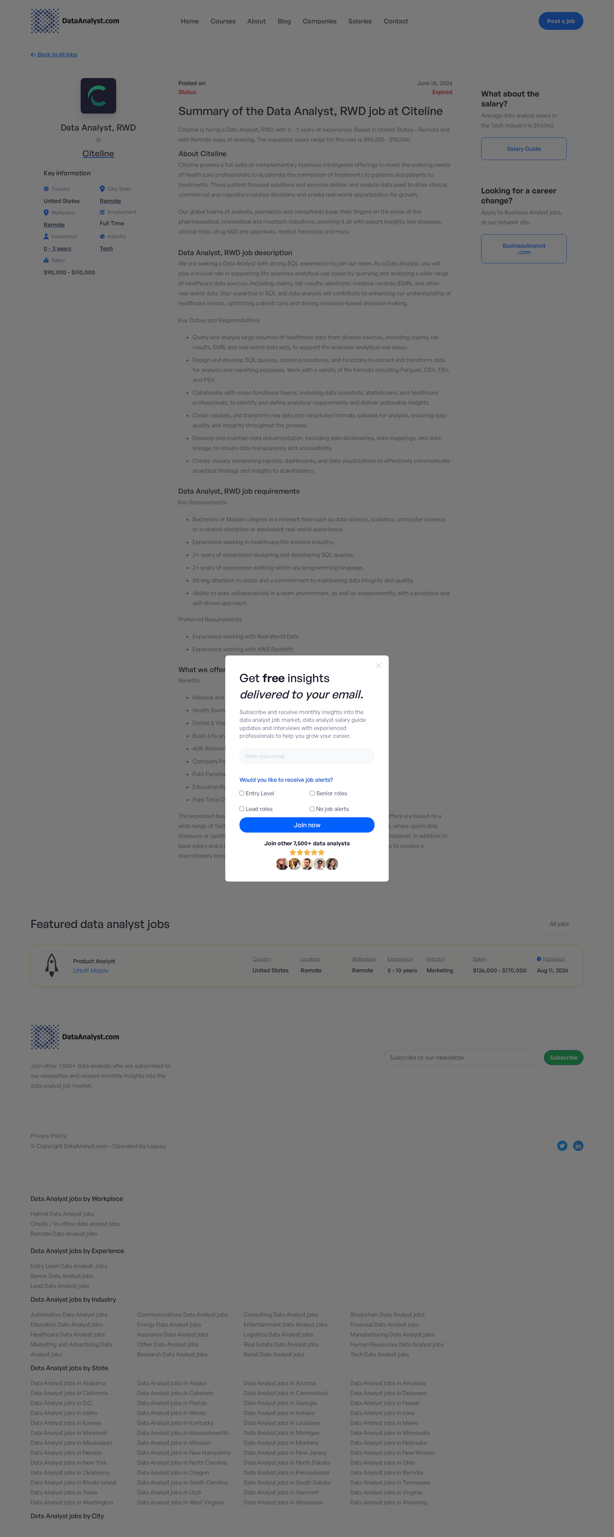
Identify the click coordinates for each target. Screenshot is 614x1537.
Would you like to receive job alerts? (286, 779)
